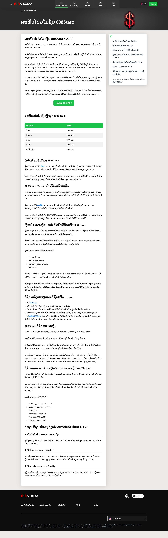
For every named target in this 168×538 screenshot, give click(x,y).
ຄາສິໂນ (40, 208)
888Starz (34, 306)
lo (144, 4)
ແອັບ (96, 511)
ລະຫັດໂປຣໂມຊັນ (27, 511)
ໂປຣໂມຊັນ (61, 511)
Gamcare (123, 533)
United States (117, 525)
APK (78, 511)
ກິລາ (42, 166)
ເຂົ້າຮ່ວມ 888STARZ (64, 103)
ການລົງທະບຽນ (45, 511)
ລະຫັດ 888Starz (36, 319)
